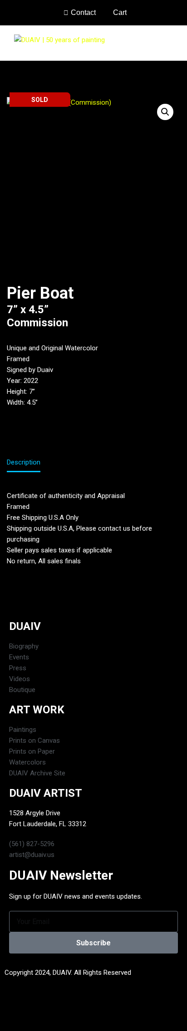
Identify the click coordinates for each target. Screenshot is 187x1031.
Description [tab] (23, 462)
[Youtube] (65, 1012)
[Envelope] (89, 1012)
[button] (173, 42)
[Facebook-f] (16, 1012)
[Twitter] (40, 1012)
